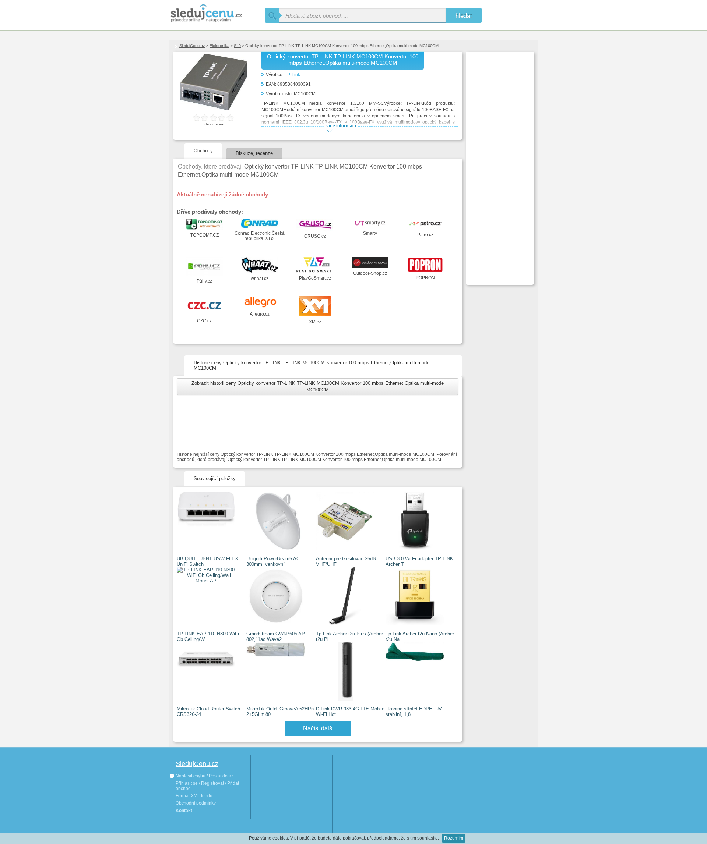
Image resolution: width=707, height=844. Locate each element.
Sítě (237, 45)
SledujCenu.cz (192, 45)
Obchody (203, 150)
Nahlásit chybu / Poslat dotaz (204, 776)
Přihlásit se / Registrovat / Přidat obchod (207, 786)
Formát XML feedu (194, 795)
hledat (463, 15)
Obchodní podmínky (196, 803)
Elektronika (219, 45)
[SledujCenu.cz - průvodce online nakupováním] (217, 13)
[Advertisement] (498, 164)
